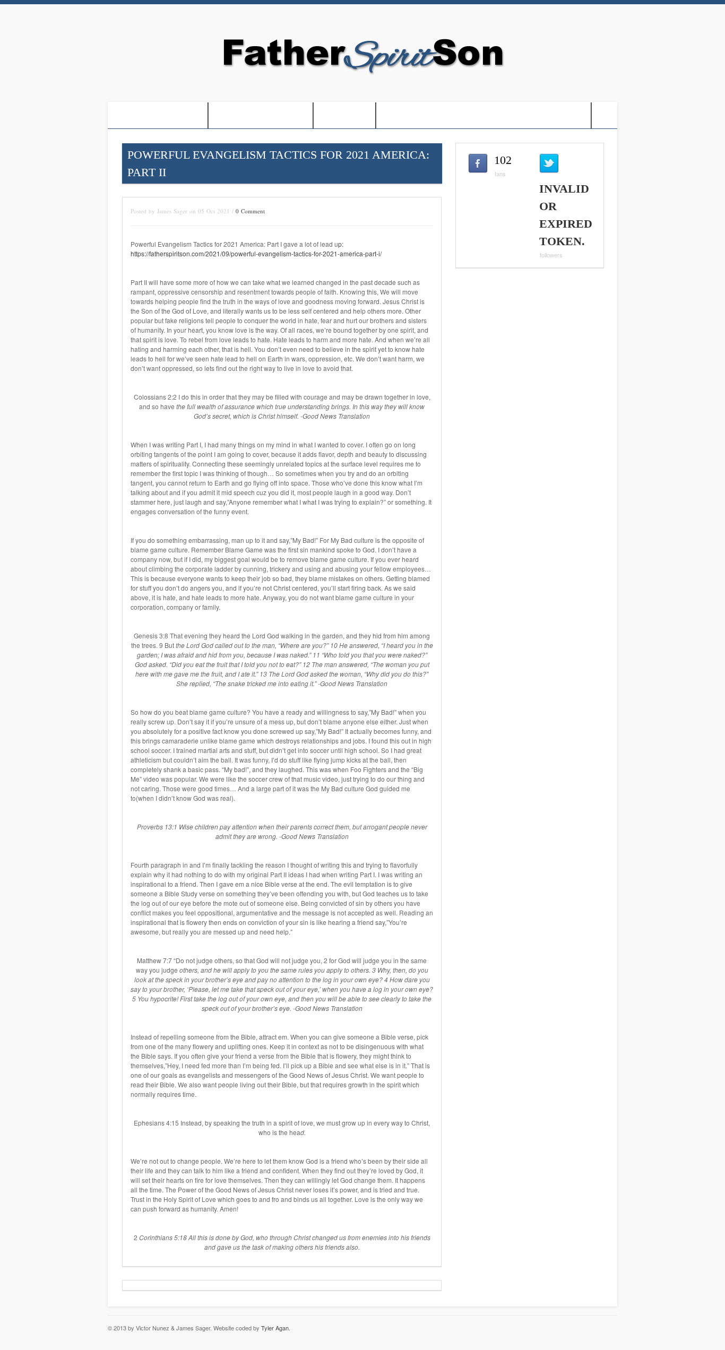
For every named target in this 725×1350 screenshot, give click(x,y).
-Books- (344, 115)
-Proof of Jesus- (157, 115)
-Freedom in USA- (260, 115)
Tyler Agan (275, 1327)
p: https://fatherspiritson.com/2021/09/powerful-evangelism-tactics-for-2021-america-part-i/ (256, 248)
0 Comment (250, 211)
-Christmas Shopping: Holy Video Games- (483, 115)
